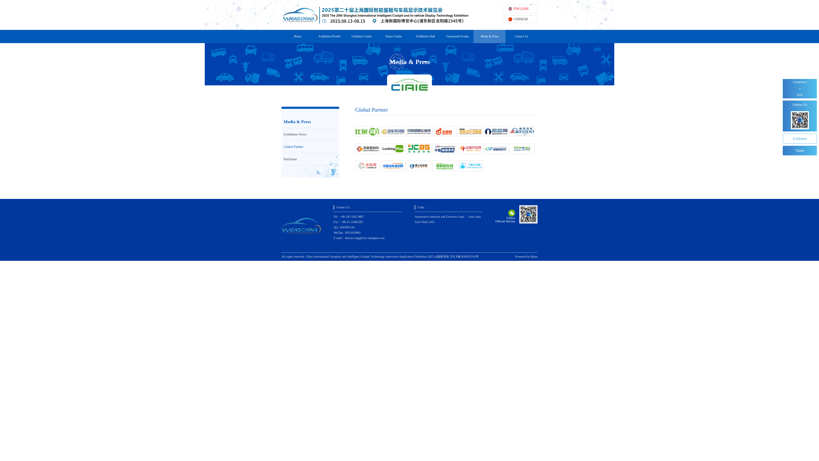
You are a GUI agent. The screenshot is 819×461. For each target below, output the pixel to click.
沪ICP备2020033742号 (464, 256)
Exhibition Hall (425, 36)
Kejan (533, 256)
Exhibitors (800, 138)
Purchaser (290, 159)
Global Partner (293, 147)
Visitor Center (393, 36)
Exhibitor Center (361, 36)
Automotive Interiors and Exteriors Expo (439, 216)
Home (297, 36)
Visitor (799, 150)
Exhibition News (295, 134)
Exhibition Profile (330, 36)
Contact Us (521, 36)
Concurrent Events (457, 36)
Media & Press (489, 36)
